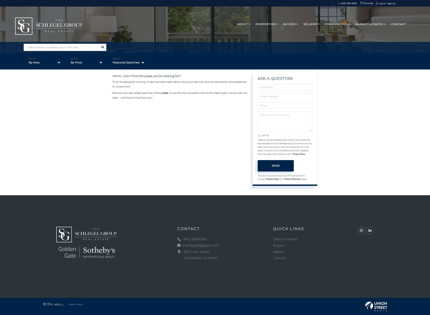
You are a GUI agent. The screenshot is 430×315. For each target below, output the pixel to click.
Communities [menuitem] (336, 24)
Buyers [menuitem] (289, 24)
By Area (34, 62)
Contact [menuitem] (398, 24)
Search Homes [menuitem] (285, 239)
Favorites (368, 3)
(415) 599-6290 (348, 3)
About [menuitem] (242, 24)
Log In (382, 3)
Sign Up (392, 3)
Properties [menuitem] (266, 24)
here (165, 93)
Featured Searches (126, 62)
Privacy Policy (299, 154)
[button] (102, 47)
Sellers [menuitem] (310, 24)
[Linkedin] (370, 230)
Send (276, 165)
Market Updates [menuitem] (369, 24)
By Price (76, 62)
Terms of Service (292, 179)
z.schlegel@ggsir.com (201, 245)
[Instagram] (361, 230)
